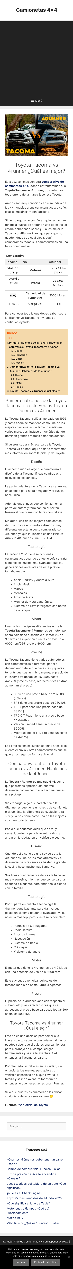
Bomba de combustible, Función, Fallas (33, 1169)
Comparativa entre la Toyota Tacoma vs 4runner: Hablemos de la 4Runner (35, 369)
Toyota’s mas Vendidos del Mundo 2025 (34, 1198)
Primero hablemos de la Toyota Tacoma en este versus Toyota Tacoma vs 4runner (35, 344)
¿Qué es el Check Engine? (24, 1193)
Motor (18, 358)
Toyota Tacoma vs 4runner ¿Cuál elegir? (35, 391)
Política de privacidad (45, 1262)
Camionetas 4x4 (36, 10)
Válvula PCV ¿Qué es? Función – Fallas (33, 1223)
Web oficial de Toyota (33, 1105)
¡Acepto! (20, 1262)
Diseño (18, 350)
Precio (19, 386)
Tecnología (21, 355)
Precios (19, 362)
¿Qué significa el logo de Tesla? (28, 1203)
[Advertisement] (36, 57)
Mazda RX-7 (15, 1218)
